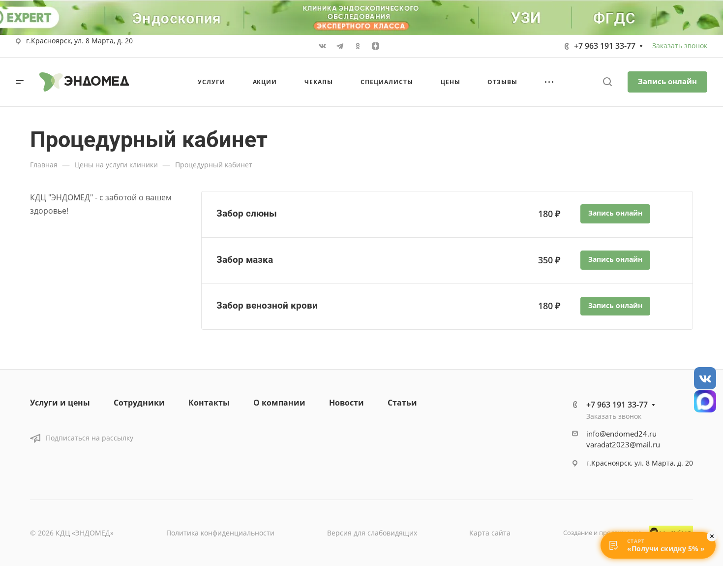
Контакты (209, 402)
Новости (346, 402)
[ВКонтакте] (322, 46)
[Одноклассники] (357, 46)
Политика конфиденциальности (220, 532)
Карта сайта (490, 532)
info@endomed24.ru (621, 434)
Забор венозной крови (267, 305)
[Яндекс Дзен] (375, 46)
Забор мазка (244, 259)
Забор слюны (246, 213)
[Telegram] (340, 46)
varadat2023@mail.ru (623, 444)
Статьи (402, 402)
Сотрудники (139, 402)
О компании (279, 402)
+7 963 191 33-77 (604, 45)
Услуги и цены (60, 402)
